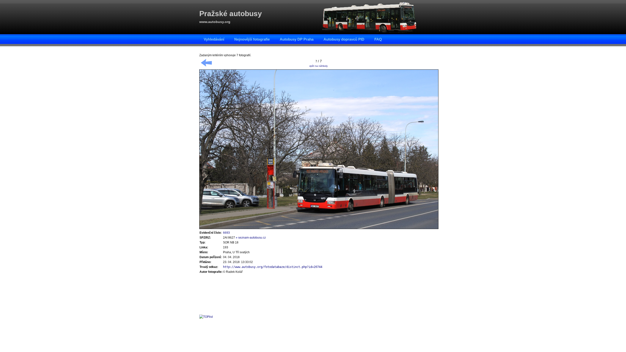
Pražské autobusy (230, 14)
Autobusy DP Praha (296, 39)
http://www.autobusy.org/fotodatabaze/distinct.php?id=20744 (272, 267)
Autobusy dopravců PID (344, 39)
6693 (226, 232)
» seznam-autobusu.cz (251, 237)
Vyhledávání (214, 39)
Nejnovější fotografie (252, 39)
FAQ (378, 39)
